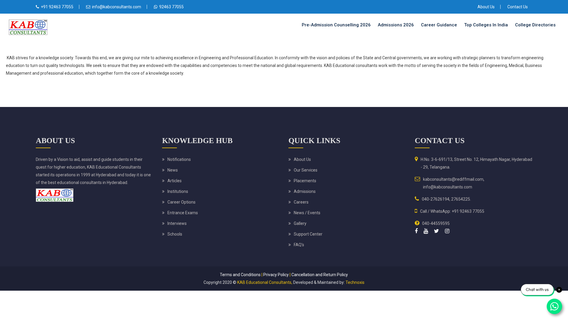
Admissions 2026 (396, 25)
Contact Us (517, 6)
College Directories (535, 25)
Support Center (308, 234)
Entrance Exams (182, 212)
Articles (174, 180)
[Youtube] (426, 231)
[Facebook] (416, 231)
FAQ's (299, 244)
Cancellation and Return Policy (319, 274)
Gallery (300, 223)
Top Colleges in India (486, 25)
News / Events (307, 212)
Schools (174, 234)
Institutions (177, 191)
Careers (301, 202)
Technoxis (355, 282)
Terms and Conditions (240, 274)
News (172, 170)
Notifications (179, 159)
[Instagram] (447, 231)
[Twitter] (436, 231)
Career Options (181, 202)
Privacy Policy (276, 274)
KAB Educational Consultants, (264, 282)
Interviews (177, 223)
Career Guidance (439, 25)
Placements (305, 180)
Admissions (305, 191)
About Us (486, 6)
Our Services (305, 170)
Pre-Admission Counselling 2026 (336, 25)
